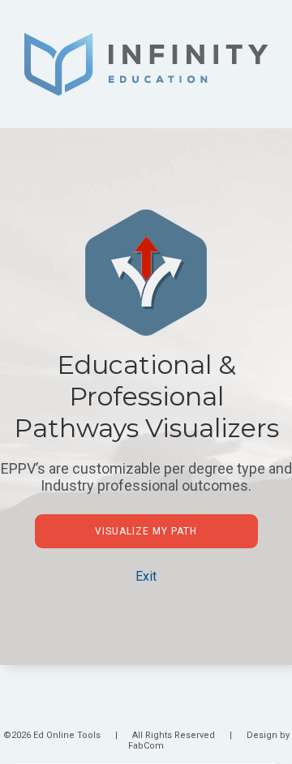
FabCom (146, 745)
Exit (146, 576)
